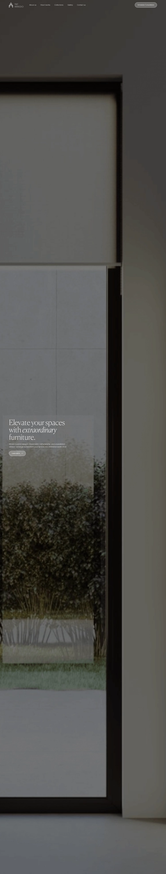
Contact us (81, 5)
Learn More (16, 453)
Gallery (70, 5)
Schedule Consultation (146, 5)
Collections (58, 5)
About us (32, 5)
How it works (45, 5)
